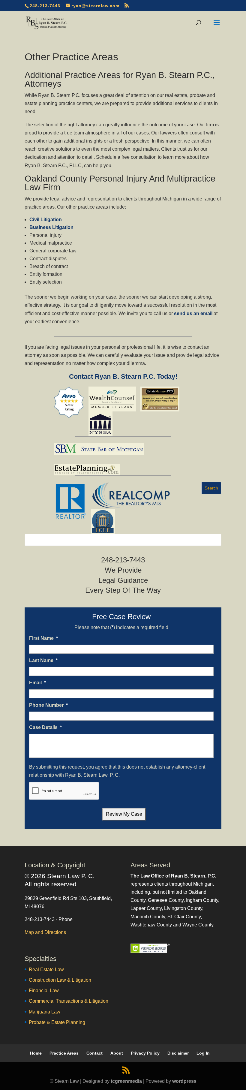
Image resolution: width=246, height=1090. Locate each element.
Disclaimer (178, 1053)
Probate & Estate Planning (57, 1022)
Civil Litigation (45, 219)
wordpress (184, 1081)
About (116, 1053)
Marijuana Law (44, 1011)
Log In (203, 1053)
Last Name (43, 660)
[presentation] (64, 791)
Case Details (45, 727)
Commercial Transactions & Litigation (68, 1001)
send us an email (193, 313)
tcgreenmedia (126, 1081)
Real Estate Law (46, 969)
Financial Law (44, 990)
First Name (43, 638)
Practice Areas (64, 1053)
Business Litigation (51, 227)
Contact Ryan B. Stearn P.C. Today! (123, 376)
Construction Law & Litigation (60, 980)
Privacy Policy (145, 1053)
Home (36, 1053)
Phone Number (48, 705)
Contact (94, 1053)
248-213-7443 (45, 5)
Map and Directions (45, 932)
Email (37, 682)
